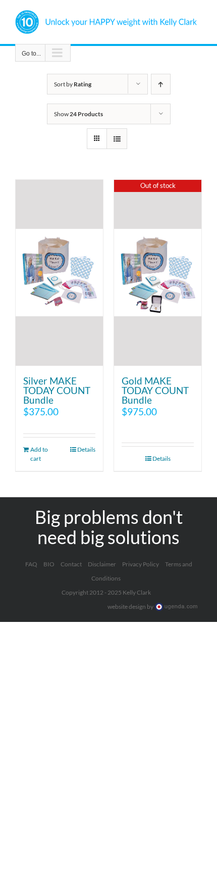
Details (86, 449)
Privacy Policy (140, 564)
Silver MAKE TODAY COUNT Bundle (56, 390)
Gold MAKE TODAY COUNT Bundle (155, 390)
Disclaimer (102, 564)
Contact (71, 564)
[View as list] (117, 139)
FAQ (31, 564)
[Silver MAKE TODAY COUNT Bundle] (59, 273)
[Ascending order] (161, 84)
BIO (49, 564)
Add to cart (39, 454)
